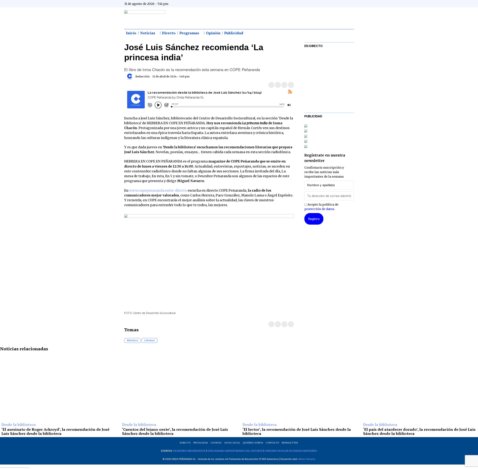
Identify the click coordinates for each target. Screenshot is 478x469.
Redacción (142, 76)
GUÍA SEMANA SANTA (220, 450)
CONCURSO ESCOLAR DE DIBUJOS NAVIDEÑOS (290, 450)
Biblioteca (132, 340)
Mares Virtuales (306, 459)
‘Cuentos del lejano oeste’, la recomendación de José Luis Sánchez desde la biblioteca (175, 431)
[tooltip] (314, 4)
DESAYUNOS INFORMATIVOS (189, 450)
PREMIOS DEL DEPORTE (248, 450)
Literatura (149, 340)
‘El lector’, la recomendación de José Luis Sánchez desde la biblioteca (297, 431)
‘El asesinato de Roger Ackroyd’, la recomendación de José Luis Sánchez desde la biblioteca (55, 431)
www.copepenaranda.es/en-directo (158, 190)
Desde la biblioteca (18, 425)
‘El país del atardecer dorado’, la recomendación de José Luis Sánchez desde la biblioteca (419, 431)
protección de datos (319, 209)
